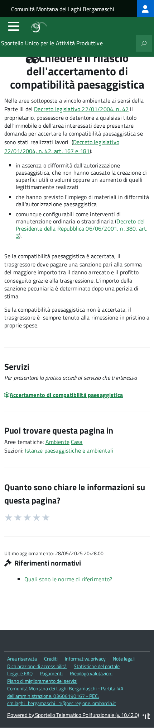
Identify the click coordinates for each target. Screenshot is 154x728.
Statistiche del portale (97, 666)
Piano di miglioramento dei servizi (42, 681)
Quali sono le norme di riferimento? (68, 579)
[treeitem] (145, 8)
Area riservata (22, 658)
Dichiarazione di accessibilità (37, 666)
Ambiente (57, 442)
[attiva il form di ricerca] (144, 43)
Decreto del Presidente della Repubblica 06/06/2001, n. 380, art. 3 (81, 228)
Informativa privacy (85, 658)
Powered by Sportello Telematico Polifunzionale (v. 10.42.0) (73, 715)
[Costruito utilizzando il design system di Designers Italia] (146, 717)
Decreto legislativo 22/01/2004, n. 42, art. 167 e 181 (61, 146)
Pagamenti (51, 673)
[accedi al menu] (13, 26)
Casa (77, 442)
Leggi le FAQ (20, 673)
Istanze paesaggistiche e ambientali (69, 450)
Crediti (51, 658)
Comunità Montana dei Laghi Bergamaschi (62, 9)
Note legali (124, 658)
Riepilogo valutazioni (91, 673)
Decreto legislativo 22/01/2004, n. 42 (81, 109)
